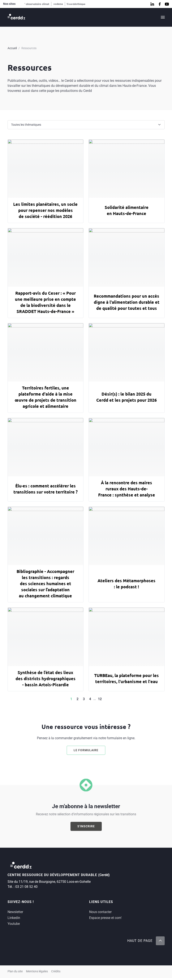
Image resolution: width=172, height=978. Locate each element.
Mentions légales (37, 971)
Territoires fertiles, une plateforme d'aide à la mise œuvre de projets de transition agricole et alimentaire (45, 397)
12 (100, 699)
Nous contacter (100, 912)
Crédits (55, 971)
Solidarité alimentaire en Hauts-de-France (127, 210)
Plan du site (15, 971)
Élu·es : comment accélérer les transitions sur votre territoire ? (45, 489)
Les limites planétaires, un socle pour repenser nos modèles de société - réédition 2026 (45, 210)
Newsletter (15, 912)
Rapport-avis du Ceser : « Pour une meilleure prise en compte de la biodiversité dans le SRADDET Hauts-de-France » (45, 302)
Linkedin (14, 918)
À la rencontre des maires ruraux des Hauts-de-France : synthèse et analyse (126, 489)
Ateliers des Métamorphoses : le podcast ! (126, 583)
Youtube (14, 924)
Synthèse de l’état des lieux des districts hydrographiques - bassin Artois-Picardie (46, 678)
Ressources (28, 48)
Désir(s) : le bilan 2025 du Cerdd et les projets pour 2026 (126, 397)
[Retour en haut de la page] (160, 940)
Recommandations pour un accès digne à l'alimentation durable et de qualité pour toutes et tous (126, 302)
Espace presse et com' (105, 918)
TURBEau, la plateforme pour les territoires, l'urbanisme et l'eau (126, 678)
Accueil (12, 48)
